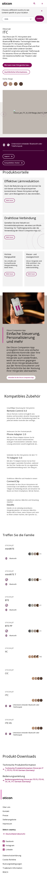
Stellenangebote (9, 819)
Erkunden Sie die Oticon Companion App (21, 377)
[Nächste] (43, 114)
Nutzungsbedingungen (12, 864)
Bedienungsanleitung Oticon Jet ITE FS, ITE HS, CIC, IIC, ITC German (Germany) (24, 780)
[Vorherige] (3, 114)
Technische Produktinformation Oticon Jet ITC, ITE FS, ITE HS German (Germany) (24, 769)
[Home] (7, 3)
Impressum (7, 824)
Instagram (10, 845)
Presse (5, 815)
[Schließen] (41, 11)
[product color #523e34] (21, 84)
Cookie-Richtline (9, 860)
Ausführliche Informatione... (16, 72)
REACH (5, 872)
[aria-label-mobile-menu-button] (42, 3)
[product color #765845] (16, 84)
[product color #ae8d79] (10, 84)
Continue (39, 18)
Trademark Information (12, 868)
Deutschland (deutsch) (15, 834)
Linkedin (9, 849)
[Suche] (34, 3)
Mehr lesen (9, 200)
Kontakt (6, 811)
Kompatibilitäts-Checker (12, 163)
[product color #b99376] (5, 84)
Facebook (10, 841)
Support (7, 156)
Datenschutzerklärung (12, 855)
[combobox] (17, 19)
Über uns (6, 807)
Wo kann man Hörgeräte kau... (17, 65)
